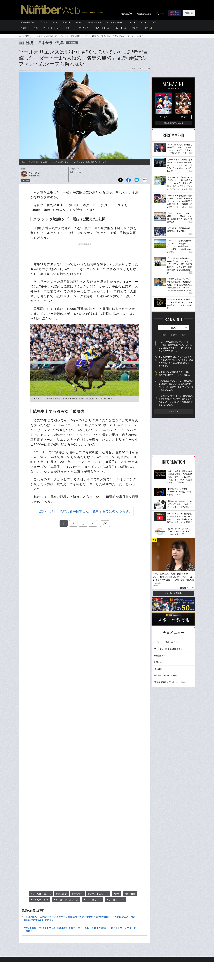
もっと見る (173, 411)
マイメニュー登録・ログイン (166, 642)
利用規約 (158, 662)
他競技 (135, 28)
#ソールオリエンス (41, 894)
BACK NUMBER (72, 43)
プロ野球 (43, 22)
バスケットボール (101, 28)
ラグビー (69, 28)
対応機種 (158, 669)
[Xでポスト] (120, 180)
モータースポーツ (50, 28)
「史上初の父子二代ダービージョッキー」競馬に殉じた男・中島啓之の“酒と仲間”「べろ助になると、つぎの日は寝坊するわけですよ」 (79, 918)
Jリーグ (79, 22)
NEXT (104, 523)
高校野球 (66, 22)
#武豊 (117, 894)
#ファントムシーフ (98, 894)
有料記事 (148, 28)
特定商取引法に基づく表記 (165, 675)
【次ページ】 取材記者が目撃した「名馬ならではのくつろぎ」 (84, 511)
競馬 (154, 22)
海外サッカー (94, 22)
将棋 (36, 28)
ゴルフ (130, 22)
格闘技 (23, 28)
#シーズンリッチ (115, 900)
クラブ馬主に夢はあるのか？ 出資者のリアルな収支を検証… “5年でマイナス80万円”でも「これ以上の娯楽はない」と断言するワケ (176, 361)
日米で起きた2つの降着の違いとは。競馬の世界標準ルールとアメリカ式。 (175, 373)
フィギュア (83, 28)
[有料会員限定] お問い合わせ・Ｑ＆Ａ (170, 682)
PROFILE (26, 180)
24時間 (174, 335)
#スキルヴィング (39, 900)
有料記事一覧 (159, 655)
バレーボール (120, 28)
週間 (184, 335)
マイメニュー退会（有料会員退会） (169, 649)
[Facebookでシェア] (128, 180)
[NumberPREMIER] (174, 13)
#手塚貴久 (77, 894)
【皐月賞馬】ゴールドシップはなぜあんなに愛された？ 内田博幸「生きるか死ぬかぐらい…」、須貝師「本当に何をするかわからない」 (176, 400)
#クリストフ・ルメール (66, 900)
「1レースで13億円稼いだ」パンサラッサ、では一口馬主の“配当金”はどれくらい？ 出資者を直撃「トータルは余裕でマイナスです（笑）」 (175, 346)
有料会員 (189, 13)
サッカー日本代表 (114, 22)
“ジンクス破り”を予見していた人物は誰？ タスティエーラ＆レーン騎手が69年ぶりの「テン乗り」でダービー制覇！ (80, 929)
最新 (164, 335)
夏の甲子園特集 (27, 22)
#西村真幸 (130, 894)
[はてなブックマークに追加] (136, 180)
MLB (55, 22)
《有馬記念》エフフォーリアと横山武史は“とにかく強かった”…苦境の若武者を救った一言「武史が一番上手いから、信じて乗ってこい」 (176, 385)
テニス (143, 22)
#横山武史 (61, 894)
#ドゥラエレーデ (92, 900)
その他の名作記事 (173, 593)
